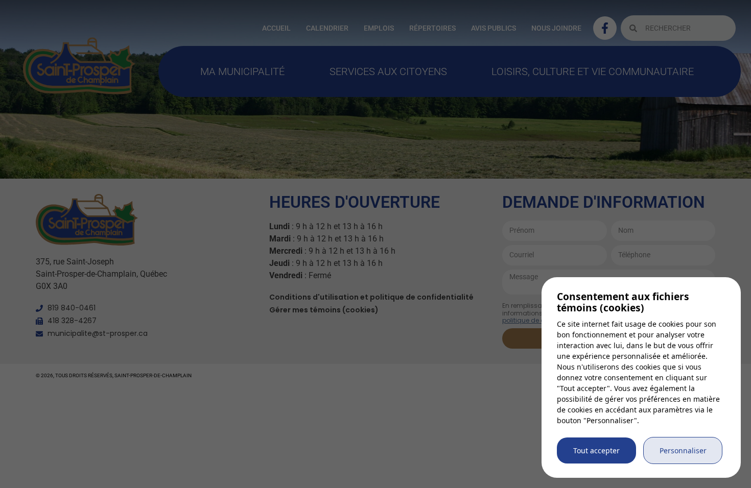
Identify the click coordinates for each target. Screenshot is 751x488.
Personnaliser (683, 450)
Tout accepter (596, 450)
